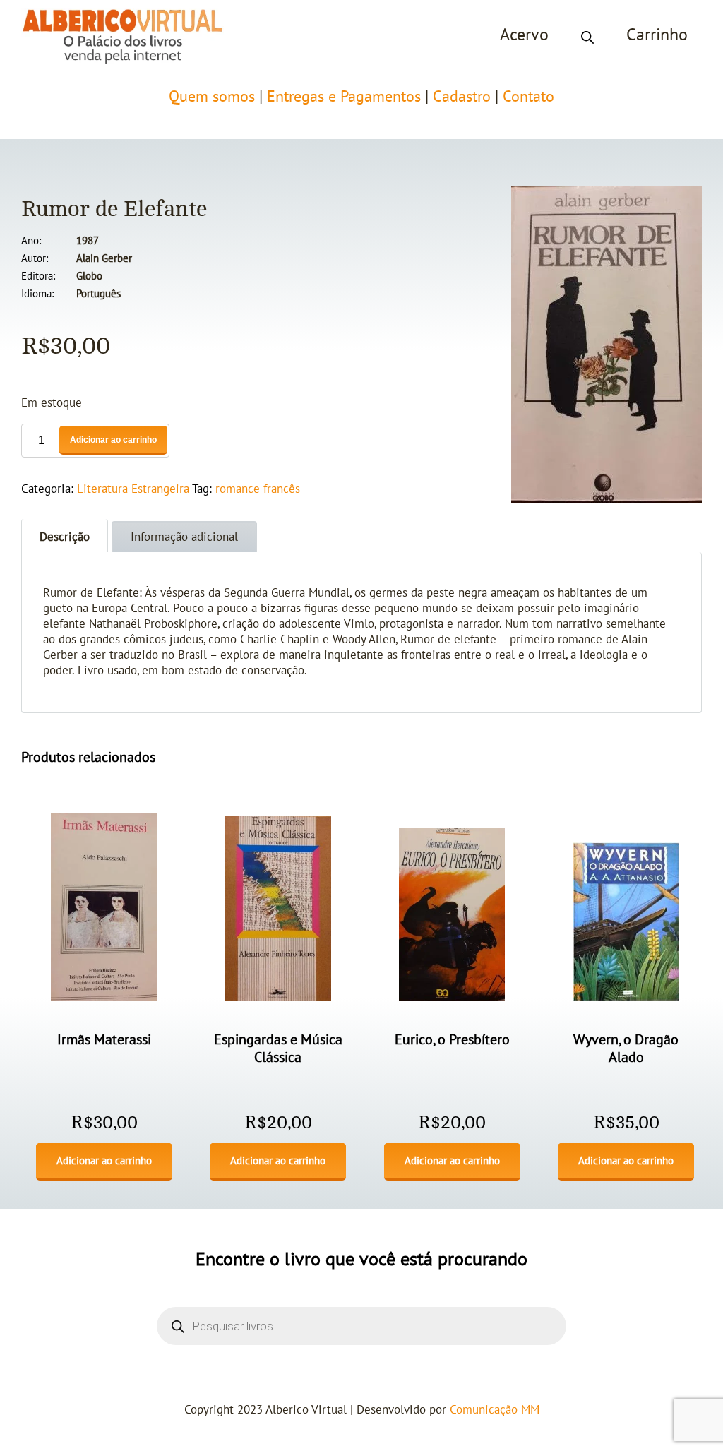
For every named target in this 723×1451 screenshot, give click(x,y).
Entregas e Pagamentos (344, 97)
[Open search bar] (587, 35)
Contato (528, 97)
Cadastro (462, 97)
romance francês (257, 489)
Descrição (65, 537)
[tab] (64, 535)
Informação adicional (184, 537)
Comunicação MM (494, 1410)
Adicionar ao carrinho (113, 440)
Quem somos (212, 97)
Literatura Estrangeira (133, 489)
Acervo (524, 35)
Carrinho (657, 35)
